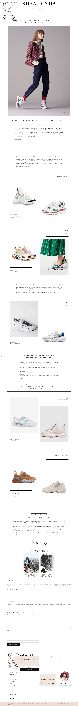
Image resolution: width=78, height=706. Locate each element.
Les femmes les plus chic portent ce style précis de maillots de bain (31, 575)
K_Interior (27, 14)
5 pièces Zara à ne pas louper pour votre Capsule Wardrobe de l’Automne (47, 575)
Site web (8, 639)
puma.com (66, 305)
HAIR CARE (13, 679)
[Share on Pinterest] (13, 580)
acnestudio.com (13, 344)
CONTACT (64, 14)
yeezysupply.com (65, 456)
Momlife (13, 692)
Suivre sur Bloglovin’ (56, 690)
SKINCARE (13, 694)
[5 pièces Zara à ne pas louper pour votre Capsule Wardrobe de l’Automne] (46, 563)
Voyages (50, 14)
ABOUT (56, 14)
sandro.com (66, 233)
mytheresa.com (65, 177)
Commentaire (10, 617)
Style (20, 14)
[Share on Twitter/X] (11, 580)
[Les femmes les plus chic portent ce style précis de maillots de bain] (31, 563)
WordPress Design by (64, 703)
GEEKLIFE (13, 677)
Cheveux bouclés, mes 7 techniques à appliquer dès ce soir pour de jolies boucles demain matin (55, 584)
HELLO (12, 683)
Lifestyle (35, 14)
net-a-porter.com (13, 496)
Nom (8, 630)
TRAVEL (12, 698)
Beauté (14, 14)
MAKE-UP (13, 690)
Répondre (10, 598)
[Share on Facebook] (9, 580)
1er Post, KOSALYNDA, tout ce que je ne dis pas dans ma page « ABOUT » (22, 584)
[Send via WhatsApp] (14, 580)
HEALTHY (13, 681)
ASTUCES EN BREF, (15, 672)
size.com (66, 400)
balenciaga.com (13, 273)
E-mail (8, 634)
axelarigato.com (13, 440)
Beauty (12, 674)
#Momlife (42, 14)
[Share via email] (8, 580)
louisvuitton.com (13, 217)
